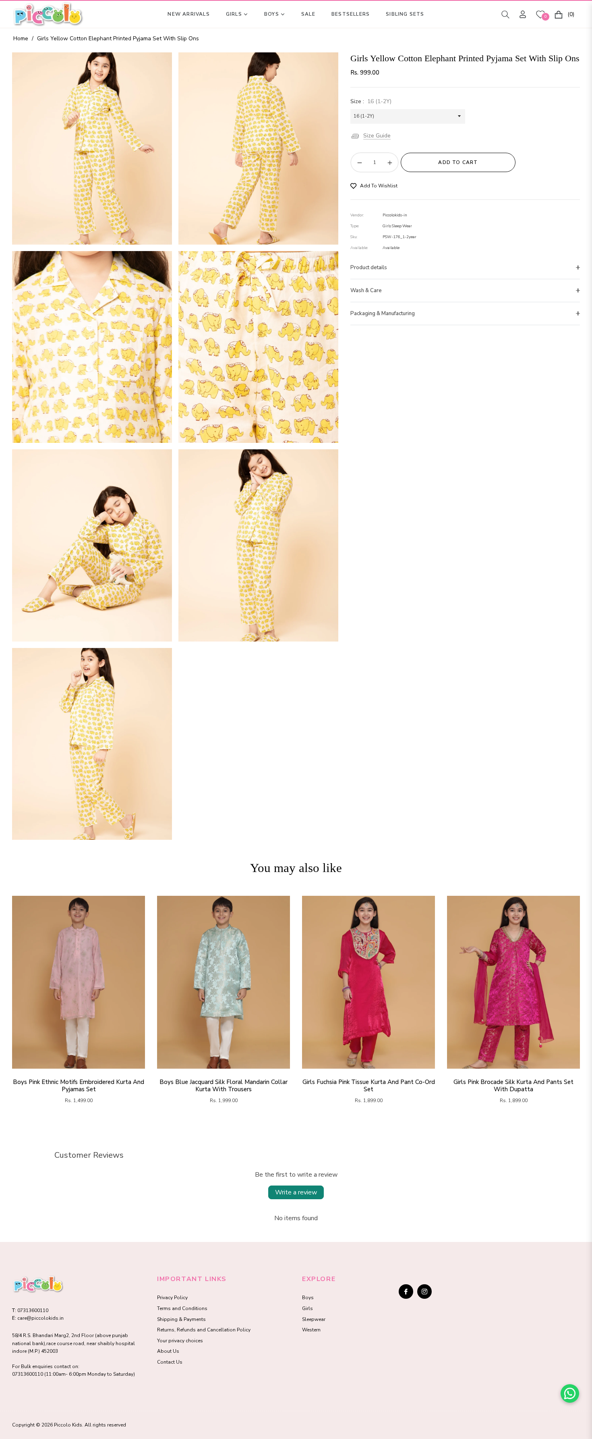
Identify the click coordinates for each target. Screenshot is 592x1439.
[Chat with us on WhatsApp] (570, 1393)
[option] (92, 148)
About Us (168, 1351)
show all (296, 1126)
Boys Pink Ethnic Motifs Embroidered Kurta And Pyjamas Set (78, 1085)
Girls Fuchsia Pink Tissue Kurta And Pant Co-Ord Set (368, 1085)
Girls (307, 1308)
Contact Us (169, 1362)
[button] (505, 14)
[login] (522, 14)
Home (20, 38)
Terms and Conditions (182, 1308)
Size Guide (377, 136)
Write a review (296, 1192)
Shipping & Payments (181, 1319)
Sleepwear (313, 1319)
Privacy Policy (172, 1297)
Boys (308, 1297)
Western (311, 1330)
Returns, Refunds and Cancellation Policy (203, 1330)
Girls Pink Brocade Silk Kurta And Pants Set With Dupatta (513, 1085)
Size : (370, 101)
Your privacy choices (180, 1340)
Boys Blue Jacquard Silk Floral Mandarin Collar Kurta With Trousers (223, 1085)
